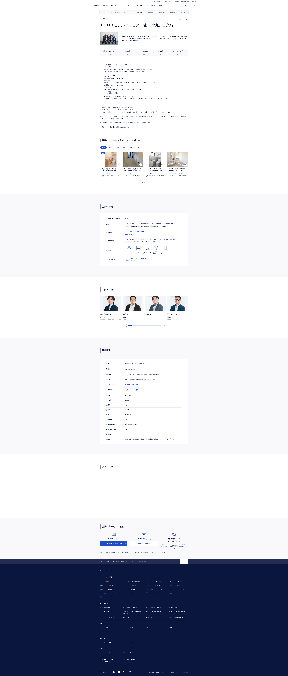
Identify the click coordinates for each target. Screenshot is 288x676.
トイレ (137, 147)
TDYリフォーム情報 (158, 1)
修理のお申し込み (185, 1)
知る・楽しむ (151, 5)
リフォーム (121, 5)
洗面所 (130, 147)
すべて (103, 147)
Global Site (193, 1)
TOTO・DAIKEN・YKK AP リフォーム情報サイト (106, 660)
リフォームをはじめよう (106, 577)
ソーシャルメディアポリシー (174, 672)
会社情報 (159, 5)
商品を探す (106, 5)
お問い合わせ (176, 1)
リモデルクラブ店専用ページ (130, 659)
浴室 (124, 147)
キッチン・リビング (114, 147)
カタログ (113, 5)
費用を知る (103, 603)
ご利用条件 (151, 672)
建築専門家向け (168, 1)
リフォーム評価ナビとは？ (132, 260)
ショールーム (130, 5)
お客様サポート (140, 5)
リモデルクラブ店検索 (119, 561)
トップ (101, 561)
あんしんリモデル (104, 570)
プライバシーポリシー (160, 672)
